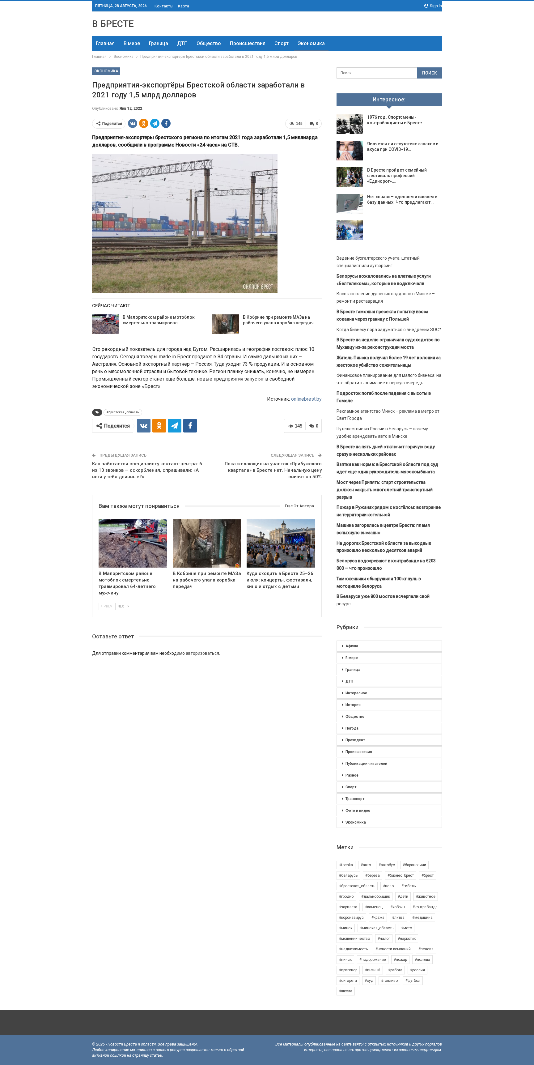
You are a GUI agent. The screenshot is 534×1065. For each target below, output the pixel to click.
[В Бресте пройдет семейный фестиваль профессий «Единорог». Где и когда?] (350, 177)
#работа (395, 970)
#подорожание (372, 959)
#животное (425, 896)
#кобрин (397, 907)
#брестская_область (123, 412)
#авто (366, 865)
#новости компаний (393, 949)
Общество (209, 43)
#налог (384, 938)
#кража (377, 917)
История (353, 705)
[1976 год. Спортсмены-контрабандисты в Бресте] (350, 124)
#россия (417, 970)
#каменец (374, 907)
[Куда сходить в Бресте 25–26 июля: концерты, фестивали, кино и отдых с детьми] (281, 543)
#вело (388, 886)
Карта (183, 6)
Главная (105, 43)
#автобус (387, 865)
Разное (351, 775)
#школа (345, 991)
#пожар (400, 959)
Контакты (164, 6)
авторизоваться (202, 653)
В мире (132, 43)
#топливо (389, 980)
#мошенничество (354, 938)
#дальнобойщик (375, 896)
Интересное (356, 693)
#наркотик (407, 938)
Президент (355, 740)
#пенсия (426, 949)
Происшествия (247, 43)
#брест (428, 875)
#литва (398, 917)
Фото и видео (357, 810)
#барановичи (414, 865)
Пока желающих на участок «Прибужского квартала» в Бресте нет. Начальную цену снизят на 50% (273, 470)
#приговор (348, 970)
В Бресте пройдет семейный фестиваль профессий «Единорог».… (397, 176)
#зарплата (348, 907)
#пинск (345, 959)
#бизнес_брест (401, 875)
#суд (369, 980)
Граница (158, 43)
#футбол (412, 980)
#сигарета (348, 980)
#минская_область (376, 928)
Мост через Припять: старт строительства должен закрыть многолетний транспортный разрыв (385, 490)
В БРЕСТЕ (113, 23)
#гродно (346, 896)
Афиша (351, 646)
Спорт (281, 43)
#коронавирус (351, 917)
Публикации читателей (366, 763)
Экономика (311, 43)
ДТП (182, 43)
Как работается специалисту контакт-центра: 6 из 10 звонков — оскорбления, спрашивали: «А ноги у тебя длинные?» (147, 470)
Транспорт (354, 799)
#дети (403, 896)
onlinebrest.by (306, 399)
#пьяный (372, 970)
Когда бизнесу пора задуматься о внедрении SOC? (389, 329)
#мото (406, 928)
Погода (351, 728)
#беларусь (348, 875)
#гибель (408, 886)
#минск (345, 928)
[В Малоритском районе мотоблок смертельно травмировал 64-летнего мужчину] (105, 324)
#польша (422, 959)
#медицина (422, 917)
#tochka (346, 865)
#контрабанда (425, 907)
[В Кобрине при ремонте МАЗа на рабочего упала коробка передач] (225, 324)
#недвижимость (353, 949)
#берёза (372, 875)
